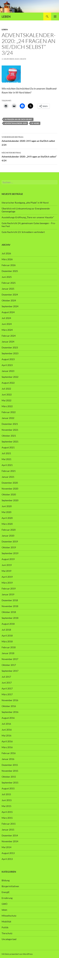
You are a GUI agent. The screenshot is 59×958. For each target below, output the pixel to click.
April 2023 (7, 365)
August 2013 (8, 853)
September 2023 (10, 353)
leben (5, 29)
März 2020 (7, 523)
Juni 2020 (7, 506)
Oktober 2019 (9, 547)
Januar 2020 (8, 535)
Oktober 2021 (9, 435)
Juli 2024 (6, 318)
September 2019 (10, 553)
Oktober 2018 (9, 612)
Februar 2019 (9, 588)
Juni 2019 (7, 565)
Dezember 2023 (10, 347)
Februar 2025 (9, 282)
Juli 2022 (6, 388)
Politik (5, 927)
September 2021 (10, 441)
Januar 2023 (8, 371)
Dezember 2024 (10, 294)
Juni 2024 (7, 324)
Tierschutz (7, 933)
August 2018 (8, 623)
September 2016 (10, 712)
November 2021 (10, 429)
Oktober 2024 (9, 300)
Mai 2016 (6, 735)
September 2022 (10, 376)
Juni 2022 (7, 394)
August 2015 (8, 788)
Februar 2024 (9, 335)
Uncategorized (9, 939)
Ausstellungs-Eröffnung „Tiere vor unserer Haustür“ (28, 217)
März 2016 (7, 747)
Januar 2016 (8, 759)
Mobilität (6, 921)
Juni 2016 (7, 729)
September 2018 (10, 618)
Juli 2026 (6, 253)
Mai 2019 (6, 570)
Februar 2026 (9, 265)
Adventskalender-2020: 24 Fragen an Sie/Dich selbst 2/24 (28, 141)
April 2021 (7, 465)
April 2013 (7, 859)
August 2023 (8, 359)
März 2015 (7, 817)
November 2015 (10, 770)
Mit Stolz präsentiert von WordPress (17, 954)
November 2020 (10, 488)
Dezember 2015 (10, 764)
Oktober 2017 (9, 665)
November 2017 (10, 659)
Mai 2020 (6, 512)
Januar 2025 (8, 288)
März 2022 (7, 406)
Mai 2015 (6, 806)
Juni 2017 (7, 682)
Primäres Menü (55, 16)
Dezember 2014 (10, 835)
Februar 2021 (9, 471)
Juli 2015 (6, 794)
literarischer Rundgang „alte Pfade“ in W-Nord (25, 202)
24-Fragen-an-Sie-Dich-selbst (18, 119)
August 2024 (8, 312)
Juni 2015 (7, 800)
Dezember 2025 (10, 271)
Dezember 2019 (10, 541)
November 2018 (10, 606)
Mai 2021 (6, 459)
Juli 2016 (6, 723)
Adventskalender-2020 (15, 123)
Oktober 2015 (9, 776)
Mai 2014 (6, 847)
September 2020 (10, 500)
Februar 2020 (9, 529)
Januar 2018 (8, 653)
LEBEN (6, 16)
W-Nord (35, 123)
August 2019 (8, 559)
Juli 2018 (6, 629)
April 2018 (7, 635)
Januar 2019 (8, 594)
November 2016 (10, 700)
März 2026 (7, 259)
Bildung (6, 880)
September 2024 (10, 306)
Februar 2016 (9, 753)
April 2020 (7, 518)
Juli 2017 (6, 676)
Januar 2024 (8, 341)
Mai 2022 (6, 400)
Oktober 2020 (9, 494)
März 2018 (7, 641)
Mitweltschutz (9, 915)
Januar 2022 (8, 418)
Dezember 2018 (10, 600)
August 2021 (8, 447)
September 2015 (10, 782)
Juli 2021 (6, 453)
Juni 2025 (7, 277)
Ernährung (7, 898)
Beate (23, 59)
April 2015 (7, 812)
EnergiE (6, 892)
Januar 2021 (8, 476)
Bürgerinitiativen (10, 886)
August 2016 (8, 717)
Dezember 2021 (10, 423)
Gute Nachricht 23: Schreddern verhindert (23, 232)
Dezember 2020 (10, 482)
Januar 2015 (8, 829)
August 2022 (8, 382)
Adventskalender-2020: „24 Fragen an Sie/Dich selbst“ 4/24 (29, 156)
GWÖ (4, 903)
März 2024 (7, 329)
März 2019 (7, 582)
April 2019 (7, 576)
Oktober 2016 (9, 706)
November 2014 (10, 841)
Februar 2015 (9, 823)
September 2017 (10, 670)
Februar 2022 (9, 412)
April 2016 (7, 741)
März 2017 (7, 694)
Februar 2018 (9, 647)
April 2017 (7, 688)
